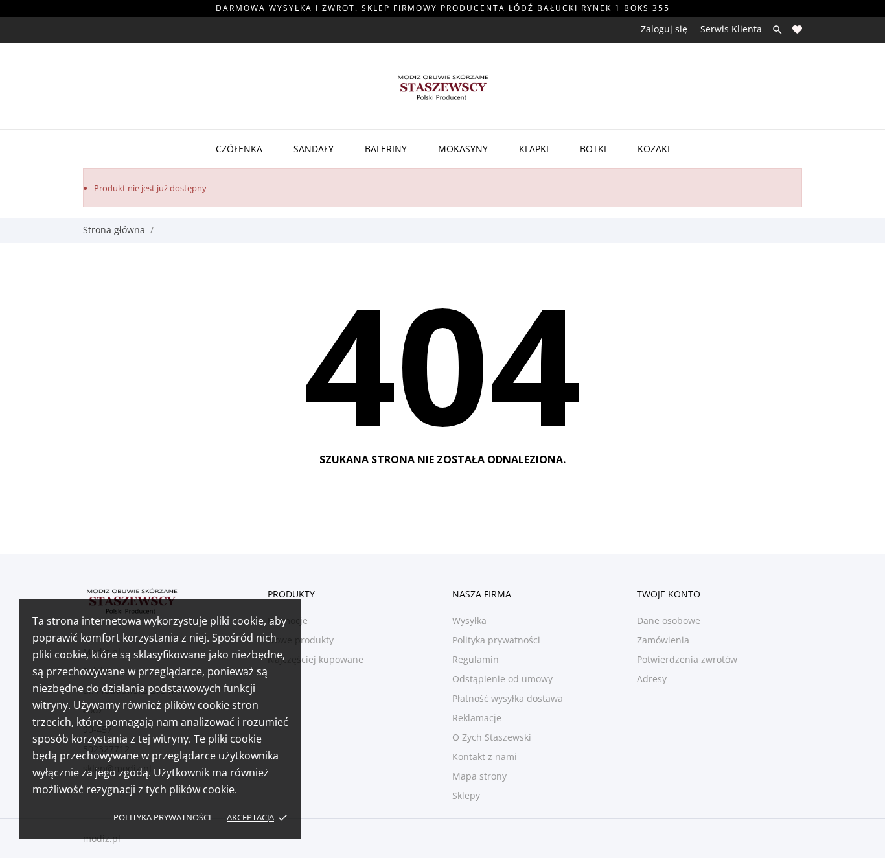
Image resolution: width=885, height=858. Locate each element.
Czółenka (239, 149)
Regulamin (475, 659)
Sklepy (466, 795)
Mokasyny (463, 149)
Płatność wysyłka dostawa (507, 698)
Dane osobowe (668, 620)
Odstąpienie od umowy (502, 679)
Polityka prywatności (162, 817)
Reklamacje (476, 718)
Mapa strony (479, 776)
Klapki (534, 149)
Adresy (652, 679)
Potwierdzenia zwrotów (687, 659)
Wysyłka (469, 620)
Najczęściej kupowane (315, 659)
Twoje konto (668, 594)
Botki (593, 149)
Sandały (313, 149)
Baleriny (386, 149)
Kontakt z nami (484, 756)
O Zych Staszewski (491, 737)
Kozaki (654, 149)
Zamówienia (663, 640)
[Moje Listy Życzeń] (797, 29)
